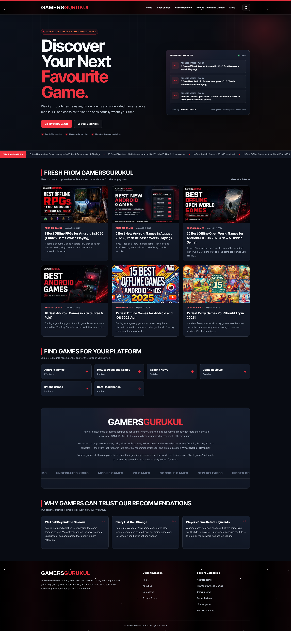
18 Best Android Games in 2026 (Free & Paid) (182, 154)
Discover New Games (56, 123)
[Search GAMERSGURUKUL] (246, 7)
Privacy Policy (150, 598)
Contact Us (148, 592)
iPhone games (204, 604)
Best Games (163, 7)
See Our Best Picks (88, 123)
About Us (147, 586)
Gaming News (204, 592)
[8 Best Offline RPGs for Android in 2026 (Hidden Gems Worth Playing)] (74, 204)
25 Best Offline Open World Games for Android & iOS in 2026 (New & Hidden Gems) (114, 154)
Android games (53, 228)
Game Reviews (183, 7)
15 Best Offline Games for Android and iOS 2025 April (236, 154)
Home (149, 7)
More (232, 7)
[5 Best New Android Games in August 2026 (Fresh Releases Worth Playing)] (145, 204)
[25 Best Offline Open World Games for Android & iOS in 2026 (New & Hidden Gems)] (216, 204)
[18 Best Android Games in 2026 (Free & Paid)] (74, 284)
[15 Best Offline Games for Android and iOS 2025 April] (145, 284)
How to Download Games (211, 7)
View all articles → (240, 179)
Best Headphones (206, 610)
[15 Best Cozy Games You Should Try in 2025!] (216, 284)
